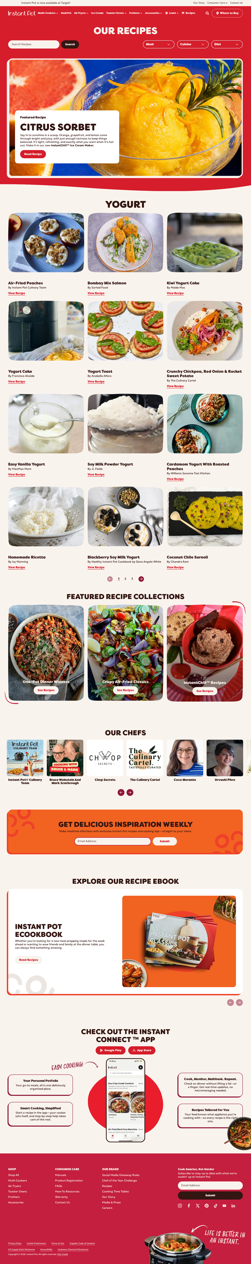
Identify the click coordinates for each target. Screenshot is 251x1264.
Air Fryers (14, 1186)
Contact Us (62, 1202)
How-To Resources (67, 1191)
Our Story (108, 1197)
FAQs (58, 1186)
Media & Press (111, 1202)
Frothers (14, 1197)
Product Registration (69, 1180)
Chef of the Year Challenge (119, 1180)
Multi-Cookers (17, 1180)
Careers (107, 1208)
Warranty (61, 1197)
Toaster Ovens (17, 1191)
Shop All (13, 1175)
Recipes (107, 1186)
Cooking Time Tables (115, 1191)
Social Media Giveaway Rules (121, 1175)
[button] (207, 13)
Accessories (16, 1202)
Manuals (60, 1175)
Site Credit (62, 1254)
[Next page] (141, 579)
